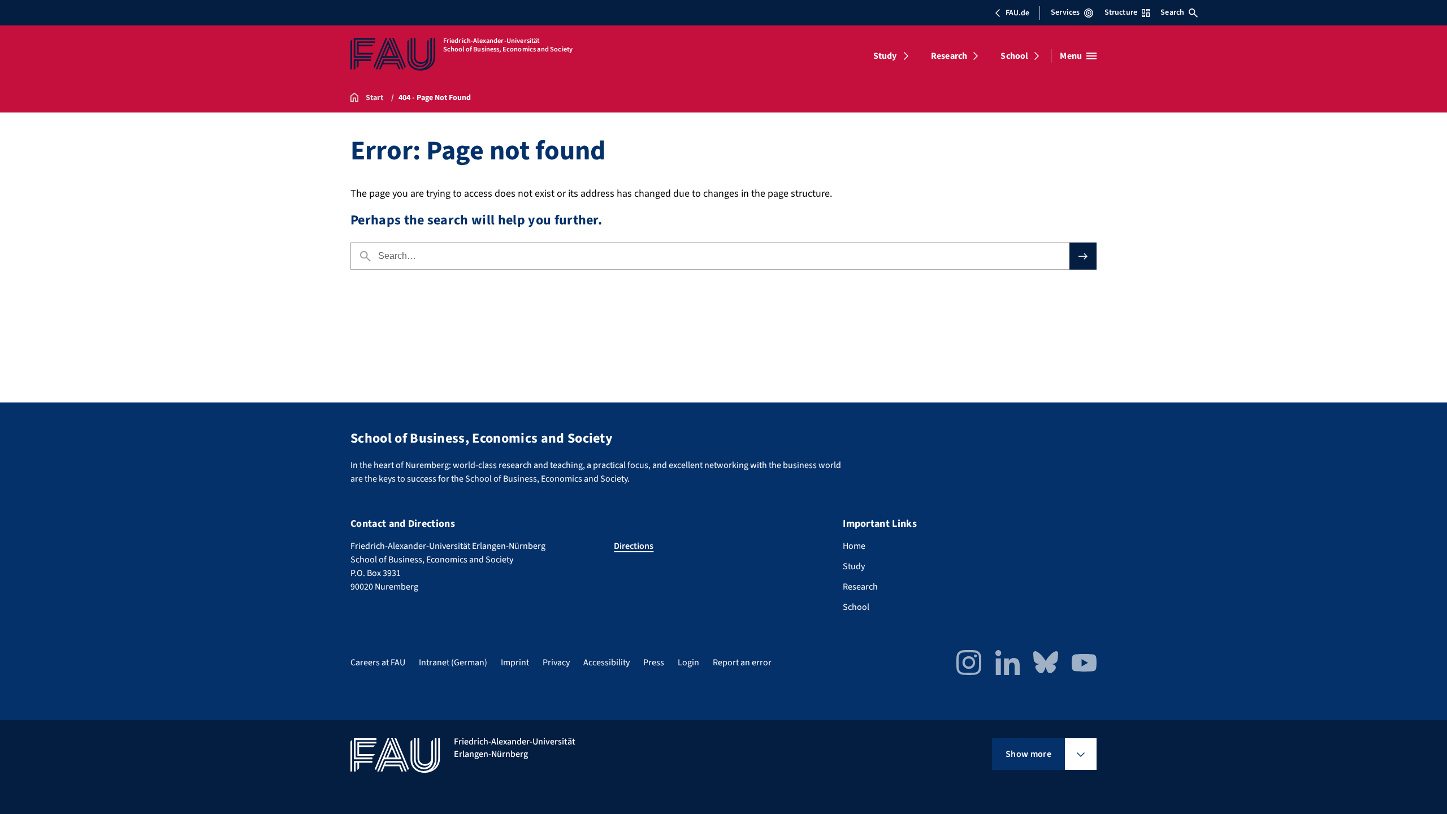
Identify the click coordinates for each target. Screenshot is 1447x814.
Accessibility (606, 662)
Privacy (556, 662)
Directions (633, 546)
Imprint (515, 662)
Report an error (742, 662)
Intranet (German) (453, 662)
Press (653, 662)
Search (1172, 12)
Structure (1120, 12)
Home (854, 546)
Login (688, 662)
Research (949, 56)
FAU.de (1017, 13)
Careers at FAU (377, 662)
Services (1065, 12)
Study (885, 56)
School (1014, 56)
